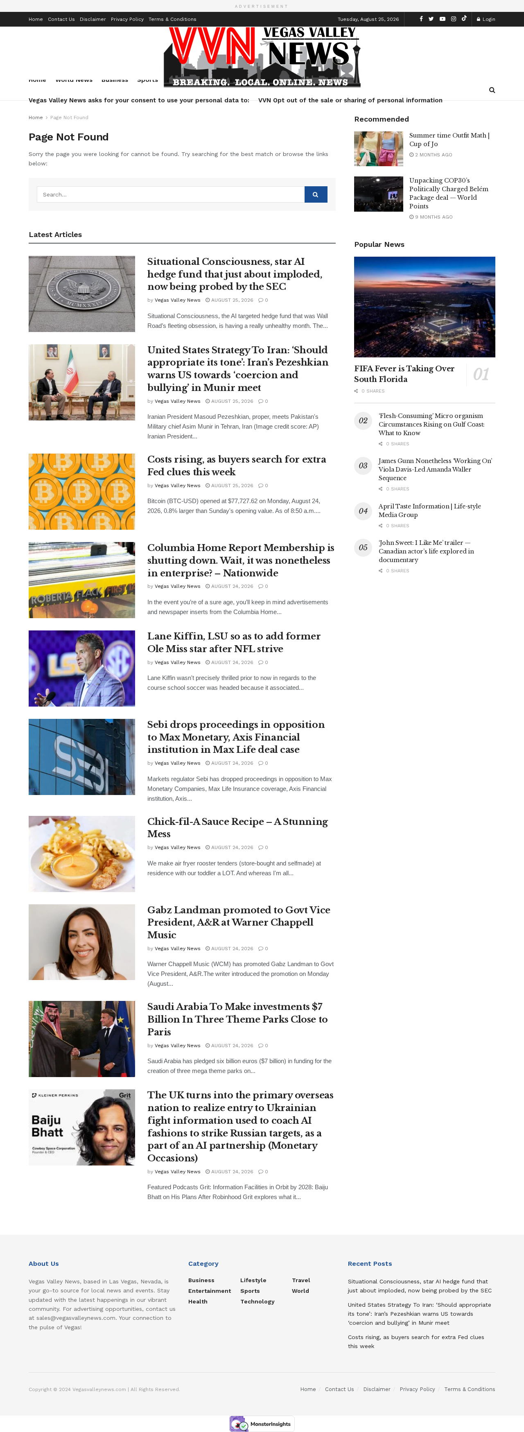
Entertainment (209, 1290)
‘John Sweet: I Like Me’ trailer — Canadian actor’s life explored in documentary (426, 551)
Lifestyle (253, 1280)
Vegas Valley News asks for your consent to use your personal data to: (139, 100)
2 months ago (432, 155)
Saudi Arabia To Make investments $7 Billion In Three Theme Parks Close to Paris (237, 1019)
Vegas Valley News (178, 300)
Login (488, 19)
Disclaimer (93, 19)
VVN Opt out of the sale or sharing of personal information (350, 100)
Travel (301, 1280)
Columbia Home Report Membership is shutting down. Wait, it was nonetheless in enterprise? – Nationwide (240, 560)
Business (201, 1280)
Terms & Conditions (172, 19)
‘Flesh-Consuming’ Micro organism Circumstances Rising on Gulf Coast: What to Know (432, 424)
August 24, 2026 (231, 586)
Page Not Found (69, 117)
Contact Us (61, 19)
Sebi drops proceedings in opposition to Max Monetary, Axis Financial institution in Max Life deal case (236, 737)
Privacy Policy (127, 19)
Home (36, 19)
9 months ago (433, 217)
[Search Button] (316, 194)
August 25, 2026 (231, 300)
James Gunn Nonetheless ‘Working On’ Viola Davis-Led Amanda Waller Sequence (435, 469)
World (300, 1290)
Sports (250, 1290)
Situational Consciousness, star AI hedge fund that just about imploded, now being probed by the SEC (234, 274)
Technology (257, 1301)
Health (198, 1301)
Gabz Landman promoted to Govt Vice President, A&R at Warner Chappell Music (238, 923)
